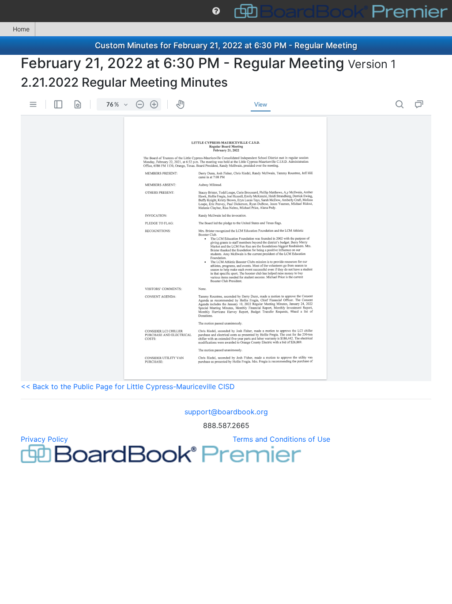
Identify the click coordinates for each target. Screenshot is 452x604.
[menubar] (226, 11)
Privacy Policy (44, 439)
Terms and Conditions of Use (281, 439)
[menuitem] (216, 11)
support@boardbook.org (226, 411)
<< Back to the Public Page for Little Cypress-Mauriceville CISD (128, 386)
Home (21, 29)
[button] (216, 11)
